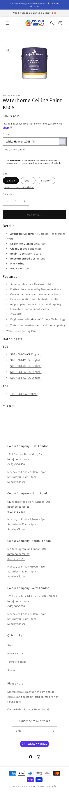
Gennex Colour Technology (48, 319)
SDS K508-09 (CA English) (25, 354)
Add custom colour (14, 149)
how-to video (32, 325)
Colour (6, 134)
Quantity (7, 194)
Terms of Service (17, 661)
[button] (7, 23)
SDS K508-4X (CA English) (25, 377)
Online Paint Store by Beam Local (28, 709)
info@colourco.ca (18, 459)
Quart (28, 180)
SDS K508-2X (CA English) (25, 366)
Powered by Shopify (46, 786)
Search (11, 645)
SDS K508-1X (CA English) (25, 360)
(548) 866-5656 (16, 606)
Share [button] (10, 405)
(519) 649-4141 (16, 558)
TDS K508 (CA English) (24, 394)
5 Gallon (46, 180)
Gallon (11, 180)
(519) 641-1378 (16, 511)
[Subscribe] (53, 731)
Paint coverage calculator (19, 187)
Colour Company (29, 786)
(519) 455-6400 (16, 464)
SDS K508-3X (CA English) (25, 372)
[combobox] (34, 141)
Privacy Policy (15, 653)
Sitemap (12, 670)
